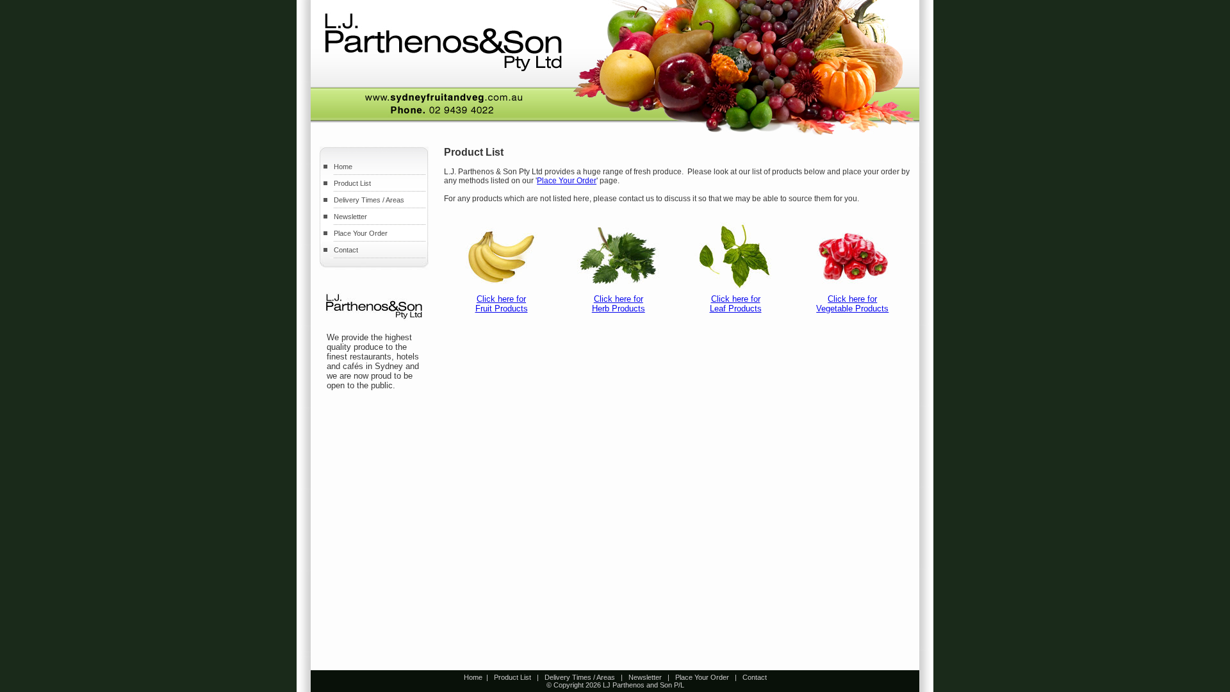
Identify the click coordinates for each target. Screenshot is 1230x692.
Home (343, 166)
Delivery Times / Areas (369, 200)
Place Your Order (361, 233)
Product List (352, 183)
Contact (346, 250)
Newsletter (350, 216)
